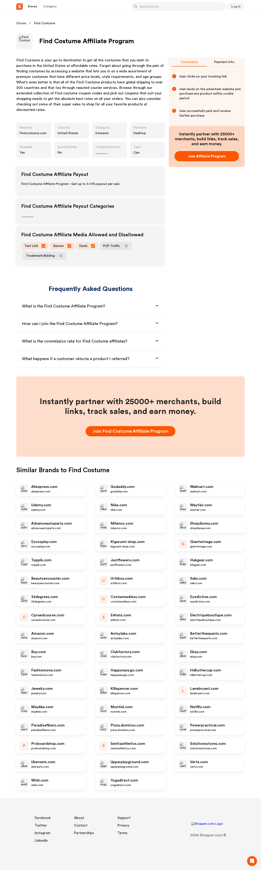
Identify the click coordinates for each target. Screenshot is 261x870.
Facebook (43, 818)
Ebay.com (198, 652)
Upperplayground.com (130, 762)
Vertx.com (199, 762)
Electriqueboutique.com (211, 615)
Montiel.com (122, 707)
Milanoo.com (122, 523)
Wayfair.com (201, 505)
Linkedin (41, 840)
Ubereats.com (43, 762)
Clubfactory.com (125, 652)
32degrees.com (44, 597)
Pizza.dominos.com (127, 725)
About (79, 818)
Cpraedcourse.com (47, 615)
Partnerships (84, 833)
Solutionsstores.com (208, 743)
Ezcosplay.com (44, 542)
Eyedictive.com (203, 597)
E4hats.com (121, 615)
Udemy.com (41, 505)
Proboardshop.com (47, 743)
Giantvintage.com (205, 542)
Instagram (42, 833)
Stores (21, 23)
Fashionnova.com (46, 670)
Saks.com (198, 578)
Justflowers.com (125, 560)
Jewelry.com (42, 688)
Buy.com (38, 652)
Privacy (123, 825)
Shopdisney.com (204, 523)
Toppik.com (41, 560)
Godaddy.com (123, 487)
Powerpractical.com (207, 725)
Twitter (41, 825)
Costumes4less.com (128, 597)
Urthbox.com (122, 578)
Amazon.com (42, 633)
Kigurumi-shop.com (128, 542)
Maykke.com (42, 707)
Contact (80, 825)
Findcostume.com (33, 133)
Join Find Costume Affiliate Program (130, 431)
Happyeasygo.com (127, 670)
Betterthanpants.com (208, 633)
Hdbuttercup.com (205, 670)
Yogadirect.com (124, 780)
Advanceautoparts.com (51, 523)
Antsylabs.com (123, 633)
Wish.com (39, 780)
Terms (122, 833)
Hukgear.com (201, 560)
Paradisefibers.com (48, 725)
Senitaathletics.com (128, 743)
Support (123, 818)
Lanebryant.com (204, 688)
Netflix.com (200, 707)
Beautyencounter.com (50, 578)
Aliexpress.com (44, 487)
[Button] (135, 6)
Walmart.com (201, 487)
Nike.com (119, 505)
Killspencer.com (124, 688)
